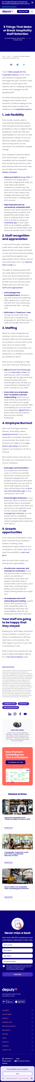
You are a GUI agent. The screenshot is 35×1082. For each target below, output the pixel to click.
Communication (9, 704)
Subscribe (17, 974)
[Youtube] (25, 714)
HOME (3, 56)
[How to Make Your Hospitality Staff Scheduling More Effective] (17, 885)
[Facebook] (20, 714)
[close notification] (32, 2)
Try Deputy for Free (15, 762)
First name (7, 948)
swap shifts (26, 177)
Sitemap (4, 1063)
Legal (17, 1058)
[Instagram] (15, 714)
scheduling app (10, 222)
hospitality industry (23, 109)
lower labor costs (18, 372)
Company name (8, 959)
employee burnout (10, 434)
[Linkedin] (9, 714)
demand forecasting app (19, 370)
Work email (7, 942)
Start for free (23, 11)
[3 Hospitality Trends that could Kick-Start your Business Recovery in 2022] (17, 850)
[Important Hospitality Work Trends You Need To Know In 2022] (17, 815)
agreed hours (24, 410)
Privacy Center (6, 1061)
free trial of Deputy (15, 657)
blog (8, 56)
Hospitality (23, 704)
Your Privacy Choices (23, 1061)
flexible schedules (9, 172)
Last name (7, 953)
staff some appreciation (12, 288)
